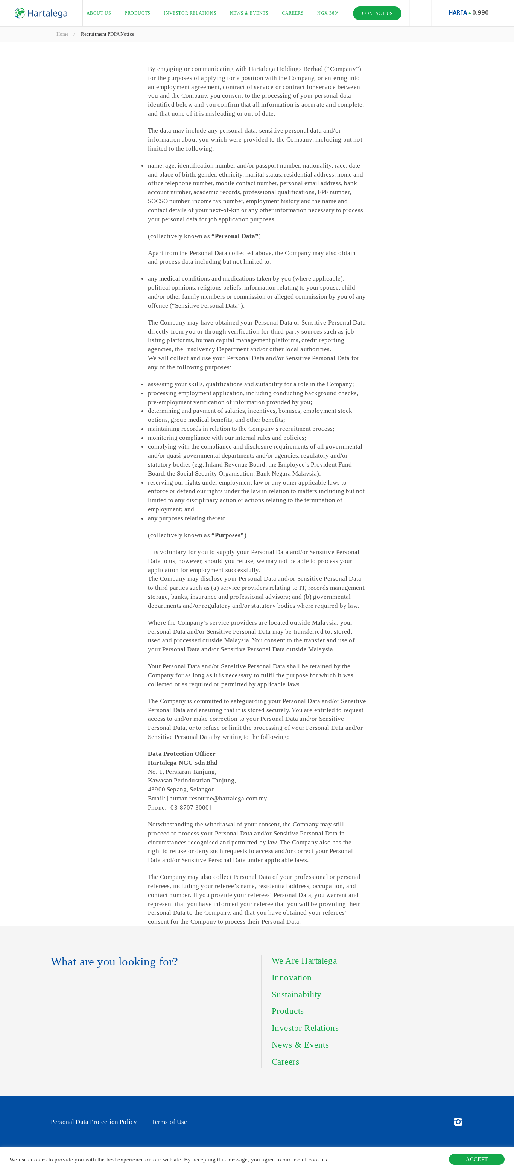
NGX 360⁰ (328, 13)
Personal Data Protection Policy (94, 1121)
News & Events (300, 1045)
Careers (293, 13)
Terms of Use (169, 1121)
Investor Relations (305, 1028)
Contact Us (377, 13)
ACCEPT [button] (477, 1159)
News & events (249, 13)
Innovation (292, 977)
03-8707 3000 (189, 807)
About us (99, 13)
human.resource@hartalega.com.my (218, 798)
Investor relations (190, 13)
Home (62, 34)
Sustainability (297, 994)
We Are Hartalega (304, 960)
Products (138, 13)
